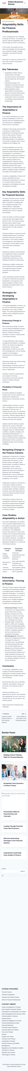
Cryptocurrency (6, 1018)
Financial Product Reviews (10, 1027)
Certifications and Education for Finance (14, 1011)
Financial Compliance (8, 994)
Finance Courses (7, 992)
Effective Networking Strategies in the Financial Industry (13, 841)
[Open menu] (24, 3)
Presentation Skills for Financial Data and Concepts (11, 814)
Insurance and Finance (8, 1039)
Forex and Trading (7, 1032)
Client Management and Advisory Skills (13, 1014)
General (4, 1034)
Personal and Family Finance (10, 997)
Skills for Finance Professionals (11, 1000)
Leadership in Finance (8, 1041)
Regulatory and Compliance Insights (12, 1048)
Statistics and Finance (8, 1052)
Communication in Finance (10, 1016)
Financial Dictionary (7, 1025)
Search (4, 868)
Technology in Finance (8, 1054)
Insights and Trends (8, 1036)
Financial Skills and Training (10, 1030)
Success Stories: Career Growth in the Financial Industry (7, 718)
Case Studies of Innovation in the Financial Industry (21, 717)
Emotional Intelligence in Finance (11, 1020)
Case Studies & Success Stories (11, 1009)
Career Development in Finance (11, 1007)
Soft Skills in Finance (8, 21)
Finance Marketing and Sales (10, 1023)
